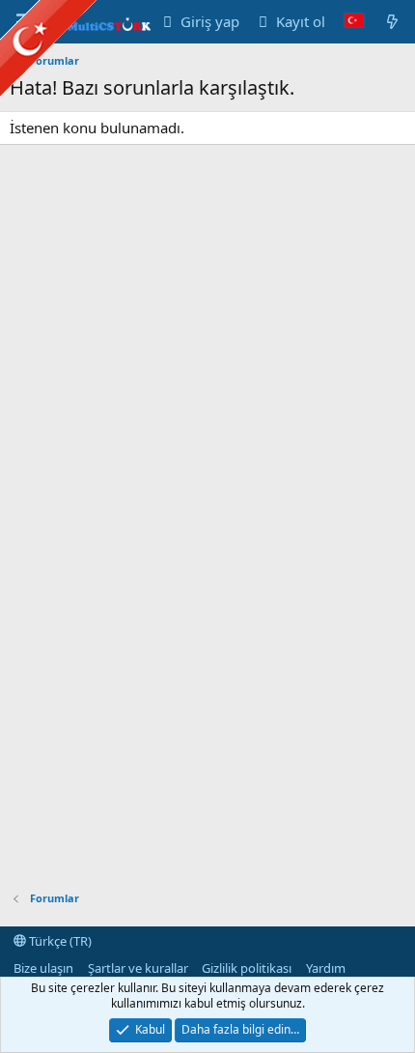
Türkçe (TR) (59, 941)
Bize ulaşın (43, 968)
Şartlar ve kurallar (138, 968)
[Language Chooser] (354, 22)
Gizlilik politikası (246, 968)
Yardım (326, 968)
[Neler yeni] (392, 22)
